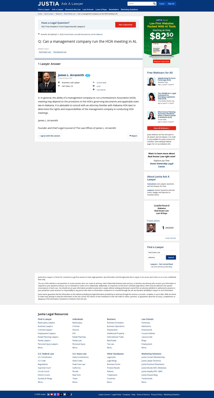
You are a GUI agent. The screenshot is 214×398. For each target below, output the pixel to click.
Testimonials (147, 378)
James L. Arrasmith (71, 75)
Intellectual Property (115, 333)
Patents (110, 371)
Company (126, 395)
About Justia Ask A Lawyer (158, 178)
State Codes (77, 361)
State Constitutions (80, 357)
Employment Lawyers (47, 333)
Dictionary (146, 322)
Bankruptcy (77, 322)
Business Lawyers (45, 326)
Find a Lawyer (44, 9)
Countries (111, 378)
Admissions (146, 326)
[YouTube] (51, 394)
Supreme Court (44, 368)
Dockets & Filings (45, 378)
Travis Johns (153, 220)
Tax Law (110, 344)
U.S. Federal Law (46, 353)
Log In (161, 4)
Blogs (144, 340)
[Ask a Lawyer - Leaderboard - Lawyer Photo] (151, 227)
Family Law (76, 340)
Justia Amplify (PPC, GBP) (152, 371)
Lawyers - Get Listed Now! (161, 264)
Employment (112, 330)
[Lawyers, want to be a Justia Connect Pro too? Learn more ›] (87, 75)
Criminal (75, 326)
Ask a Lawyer (58, 9)
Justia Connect (104, 395)
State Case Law (78, 364)
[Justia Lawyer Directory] (71, 394)
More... (40, 347)
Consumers (151, 184)
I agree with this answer (50, 136)
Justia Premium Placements (153, 364)
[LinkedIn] (48, 394)
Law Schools (88, 9)
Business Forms (113, 364)
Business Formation (115, 322)
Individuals (77, 319)
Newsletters (114, 9)
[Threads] (61, 394)
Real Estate (111, 340)
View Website (101, 90)
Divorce (75, 330)
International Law (87, 34)
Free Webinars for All (160, 72)
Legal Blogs (112, 361)
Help (133, 395)
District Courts (44, 375)
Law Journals (147, 337)
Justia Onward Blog (150, 375)
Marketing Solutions (129, 9)
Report (134, 136)
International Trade (115, 337)
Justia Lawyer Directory (151, 361)
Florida (75, 371)
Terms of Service (143, 395)
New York (76, 375)
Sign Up (171, 4)
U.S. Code (42, 361)
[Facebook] (55, 394)
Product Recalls (113, 368)
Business (111, 319)
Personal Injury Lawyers (48, 344)
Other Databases (115, 353)
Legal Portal (116, 395)
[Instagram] (58, 394)
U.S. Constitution (45, 357)
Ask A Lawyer (49, 14)
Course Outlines (148, 333)
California (76, 368)
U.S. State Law (79, 353)
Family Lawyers (44, 340)
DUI (74, 333)
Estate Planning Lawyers (48, 337)
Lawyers (150, 190)
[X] (68, 394)
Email (98, 86)
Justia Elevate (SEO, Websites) (154, 368)
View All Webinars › (162, 128)
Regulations (43, 364)
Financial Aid (147, 330)
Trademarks (112, 375)
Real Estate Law (69, 14)
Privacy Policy (156, 395)
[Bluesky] (64, 394)
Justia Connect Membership (153, 357)
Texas (74, 378)
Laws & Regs (101, 9)
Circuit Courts (43, 371)
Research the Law (72, 9)
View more (170, 238)
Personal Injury (78, 344)
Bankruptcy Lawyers (46, 322)
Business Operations (115, 326)
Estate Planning (79, 337)
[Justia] (48, 4)
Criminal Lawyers (45, 330)
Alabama (59, 14)
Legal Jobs (111, 357)
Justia (40, 14)
